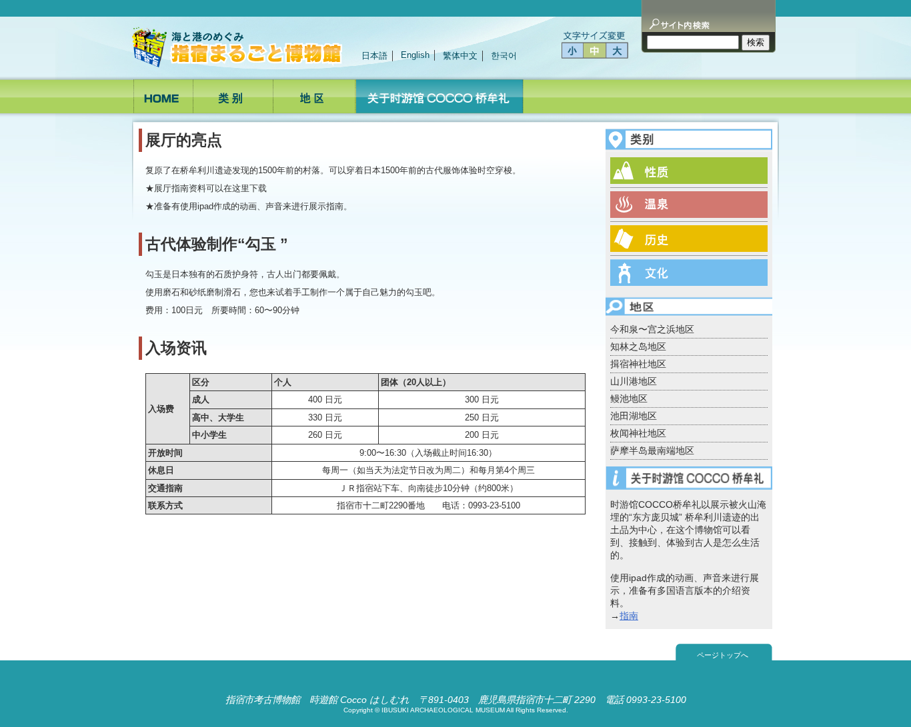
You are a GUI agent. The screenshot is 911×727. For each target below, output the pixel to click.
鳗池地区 (629, 398)
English (415, 55)
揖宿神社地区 (638, 364)
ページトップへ (722, 655)
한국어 (504, 56)
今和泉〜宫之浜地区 (652, 329)
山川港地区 (633, 381)
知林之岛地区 (638, 346)
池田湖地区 (633, 415)
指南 (629, 615)
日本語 (374, 56)
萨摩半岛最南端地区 (652, 450)
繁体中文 (460, 56)
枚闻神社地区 (638, 433)
